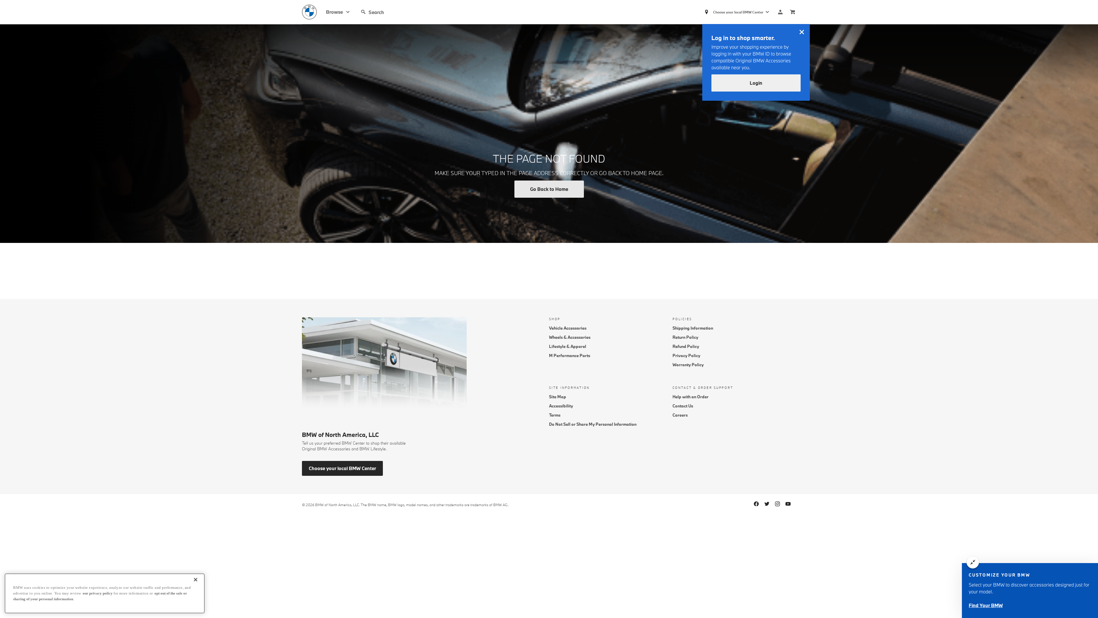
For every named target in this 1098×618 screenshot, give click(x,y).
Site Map (557, 396)
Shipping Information (693, 328)
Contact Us (683, 406)
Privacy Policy (686, 355)
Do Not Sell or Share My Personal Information (592, 424)
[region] (105, 593)
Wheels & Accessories (569, 337)
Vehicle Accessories (567, 328)
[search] (412, 12)
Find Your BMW (986, 605)
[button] (363, 12)
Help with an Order (691, 396)
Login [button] (756, 83)
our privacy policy (98, 593)
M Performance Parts (569, 355)
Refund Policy (686, 346)
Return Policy (685, 337)
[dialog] (1030, 590)
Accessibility (561, 406)
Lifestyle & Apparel (567, 346)
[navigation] (338, 12)
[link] (314, 12)
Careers (680, 415)
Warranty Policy (688, 364)
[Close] (195, 579)
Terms (554, 415)
